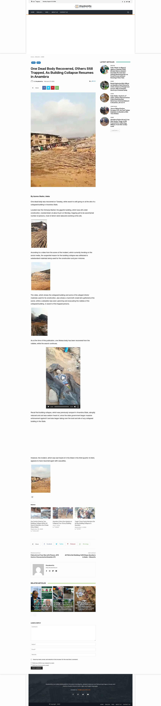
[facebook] (46, 570)
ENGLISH (37, 57)
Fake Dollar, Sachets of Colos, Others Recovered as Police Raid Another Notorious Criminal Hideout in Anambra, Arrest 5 (85, 606)
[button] (128, 12)
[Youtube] (129, 1)
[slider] (62, 406)
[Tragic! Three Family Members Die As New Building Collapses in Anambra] (85, 513)
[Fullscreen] (78, 407)
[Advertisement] (80, 34)
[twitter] (53, 570)
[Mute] (75, 407)
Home (32, 57)
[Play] (48, 407)
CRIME (42, 57)
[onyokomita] (32, 81)
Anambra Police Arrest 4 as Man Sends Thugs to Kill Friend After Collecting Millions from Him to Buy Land (120, 123)
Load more (114, 130)
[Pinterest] (53, 88)
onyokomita (39, 81)
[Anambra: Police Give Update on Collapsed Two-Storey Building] (63, 513)
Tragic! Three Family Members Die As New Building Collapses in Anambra (85, 523)
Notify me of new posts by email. (41, 665)
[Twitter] (127, 1)
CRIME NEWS (114, 106)
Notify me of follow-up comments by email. (43, 663)
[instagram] (49, 570)
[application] (63, 378)
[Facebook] (122, 1)
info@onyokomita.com (84, 689)
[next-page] (35, 615)
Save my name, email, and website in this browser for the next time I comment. (55, 659)
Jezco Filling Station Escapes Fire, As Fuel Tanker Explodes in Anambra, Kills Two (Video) (120, 111)
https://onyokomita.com (51, 567)
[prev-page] (32, 615)
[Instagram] (125, 1)
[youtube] (56, 570)
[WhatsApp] (57, 88)
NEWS (38, 62)
